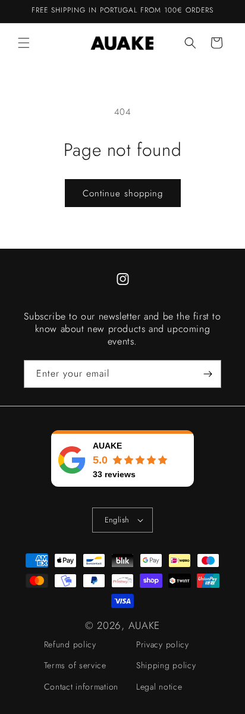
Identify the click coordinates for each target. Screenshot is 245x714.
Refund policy (70, 644)
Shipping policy (166, 665)
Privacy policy (162, 644)
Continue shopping (123, 193)
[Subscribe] (207, 374)
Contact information (81, 687)
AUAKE (144, 625)
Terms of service (75, 665)
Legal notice (159, 687)
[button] (24, 43)
